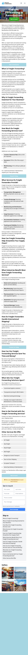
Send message (14, 509)
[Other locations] (21, 3)
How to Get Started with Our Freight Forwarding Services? (13, 554)
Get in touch (14, 19)
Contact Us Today (14, 347)
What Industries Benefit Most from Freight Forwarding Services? (12, 538)
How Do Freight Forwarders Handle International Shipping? (12, 542)
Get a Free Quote (14, 64)
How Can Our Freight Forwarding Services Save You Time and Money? (12, 546)
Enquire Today (14, 176)
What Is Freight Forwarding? (10, 518)
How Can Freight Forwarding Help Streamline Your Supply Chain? (12, 534)
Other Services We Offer (9, 558)
